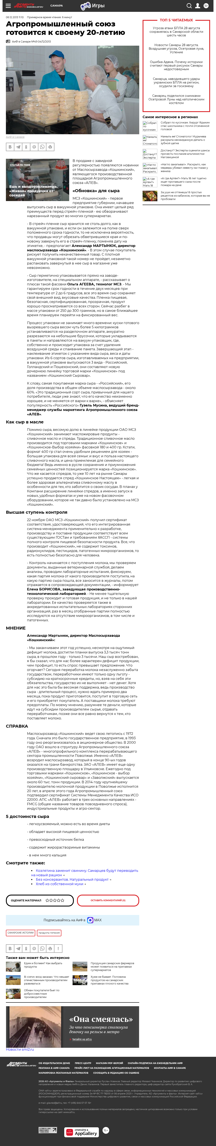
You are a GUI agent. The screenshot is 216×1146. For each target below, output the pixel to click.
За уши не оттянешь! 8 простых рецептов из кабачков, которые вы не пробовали (185, 196)
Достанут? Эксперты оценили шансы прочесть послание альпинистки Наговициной (185, 154)
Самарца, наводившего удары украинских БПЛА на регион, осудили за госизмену (176, 82)
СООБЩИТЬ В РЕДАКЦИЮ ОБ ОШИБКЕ (116, 1073)
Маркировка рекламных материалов (63, 1073)
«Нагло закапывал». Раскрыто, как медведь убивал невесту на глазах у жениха (184, 168)
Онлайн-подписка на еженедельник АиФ (155, 1063)
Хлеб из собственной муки (59, 884)
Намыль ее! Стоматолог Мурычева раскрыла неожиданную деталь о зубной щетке (183, 140)
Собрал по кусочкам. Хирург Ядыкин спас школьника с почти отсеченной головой (185, 126)
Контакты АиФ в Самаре (170, 1068)
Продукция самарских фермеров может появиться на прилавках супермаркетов (112, 967)
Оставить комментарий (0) (108, 900)
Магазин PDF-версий (109, 1063)
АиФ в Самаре (15, 136)
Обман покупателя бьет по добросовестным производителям (41, 994)
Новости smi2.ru (20, 1049)
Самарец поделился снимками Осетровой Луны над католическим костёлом (176, 99)
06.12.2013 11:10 (15, 17)
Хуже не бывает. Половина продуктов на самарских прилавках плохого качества (109, 980)
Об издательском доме (54, 1063)
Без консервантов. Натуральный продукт (72, 880)
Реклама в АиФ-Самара (54, 1068)
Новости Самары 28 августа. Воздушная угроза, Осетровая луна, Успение (176, 48)
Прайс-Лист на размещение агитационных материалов (111, 1068)
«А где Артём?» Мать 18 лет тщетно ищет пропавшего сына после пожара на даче (184, 182)
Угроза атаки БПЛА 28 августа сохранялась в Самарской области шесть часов (176, 31)
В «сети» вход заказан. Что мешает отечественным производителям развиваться (46, 980)
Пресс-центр (83, 1063)
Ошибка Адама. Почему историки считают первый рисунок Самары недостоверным (176, 65)
